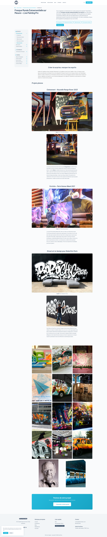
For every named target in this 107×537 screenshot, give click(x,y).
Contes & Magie (19, 63)
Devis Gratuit (89, 2)
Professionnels (19, 33)
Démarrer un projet (60, 525)
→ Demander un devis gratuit (62, 504)
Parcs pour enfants (87, 22)
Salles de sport (78, 22)
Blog (55, 2)
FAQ (55, 521)
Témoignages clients (59, 523)
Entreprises (59, 22)
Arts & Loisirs (18, 60)
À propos (59, 2)
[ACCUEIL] (14, 7)
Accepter (5, 532)
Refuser (11, 532)
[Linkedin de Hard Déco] (25, 527)
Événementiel (19, 42)
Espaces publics (19, 46)
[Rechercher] (84, 2)
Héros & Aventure (19, 61)
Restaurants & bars (68, 22)
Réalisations (50, 2)
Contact (64, 2)
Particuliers (18, 44)
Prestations (43, 2)
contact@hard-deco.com (80, 521)
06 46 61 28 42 (78, 523)
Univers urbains (19, 58)
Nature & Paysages (19, 56)
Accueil (36, 521)
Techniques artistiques (20, 51)
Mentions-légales (48, 535)
